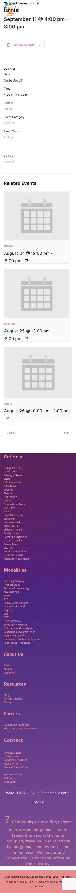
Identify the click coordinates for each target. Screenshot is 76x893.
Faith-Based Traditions (17, 642)
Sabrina (9, 323)
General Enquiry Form (16, 767)
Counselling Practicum (16, 725)
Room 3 (9, 123)
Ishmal (8, 108)
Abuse (7, 511)
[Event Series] (26, 260)
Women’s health (13, 522)
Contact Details (13, 752)
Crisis (7, 478)
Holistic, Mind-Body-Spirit (18, 628)
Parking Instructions (15, 760)
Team (7, 665)
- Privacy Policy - (27, 881)
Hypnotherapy (12, 584)
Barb (67, 432)
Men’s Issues (11, 526)
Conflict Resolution (15, 551)
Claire (8, 403)
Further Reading (13, 698)
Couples (8, 489)
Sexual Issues (11, 544)
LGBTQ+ (9, 547)
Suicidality (9, 518)
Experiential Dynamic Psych (19, 632)
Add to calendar (25, 45)
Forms (7, 702)
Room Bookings (13, 774)
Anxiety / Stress (13, 475)
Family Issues (11, 533)
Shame (8, 493)
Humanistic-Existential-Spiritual (22, 639)
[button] (70, 16)
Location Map (11, 756)
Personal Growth (14, 555)
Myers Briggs (11, 592)
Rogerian (9, 610)
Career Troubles (13, 540)
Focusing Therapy (14, 581)
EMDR (7, 595)
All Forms (9, 778)
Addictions (10, 486)
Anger (7, 500)
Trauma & (10, 468)
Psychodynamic (12, 621)
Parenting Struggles (15, 537)
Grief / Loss (11, 471)
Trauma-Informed (14, 606)
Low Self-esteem (14, 515)
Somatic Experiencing (16, 588)
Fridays (9, 137)
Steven (9, 246)
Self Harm (9, 508)
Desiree (10, 432)
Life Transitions (13, 482)
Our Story (9, 672)
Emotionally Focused (16, 624)
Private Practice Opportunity (20, 728)
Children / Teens (13, 529)
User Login (10, 781)
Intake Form (11, 763)
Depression (10, 497)
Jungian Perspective (15, 635)
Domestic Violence (14, 504)
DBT (6, 617)
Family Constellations (16, 603)
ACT (6, 599)
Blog (6, 695)
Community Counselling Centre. (34, 876)
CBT (6, 613)
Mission (8, 669)
